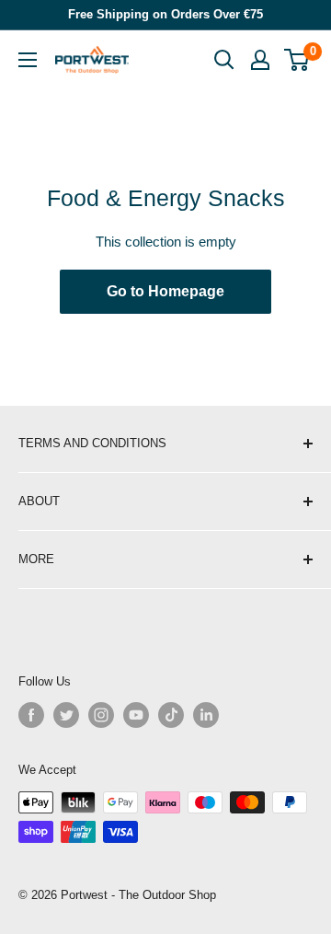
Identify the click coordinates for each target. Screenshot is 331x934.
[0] (297, 60)
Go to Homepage (165, 291)
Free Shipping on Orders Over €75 (165, 14)
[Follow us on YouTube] (136, 715)
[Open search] (224, 60)
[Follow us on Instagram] (101, 715)
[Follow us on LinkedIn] (206, 715)
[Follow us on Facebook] (31, 715)
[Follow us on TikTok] (171, 715)
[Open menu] (27, 59)
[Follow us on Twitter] (66, 715)
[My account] (260, 60)
